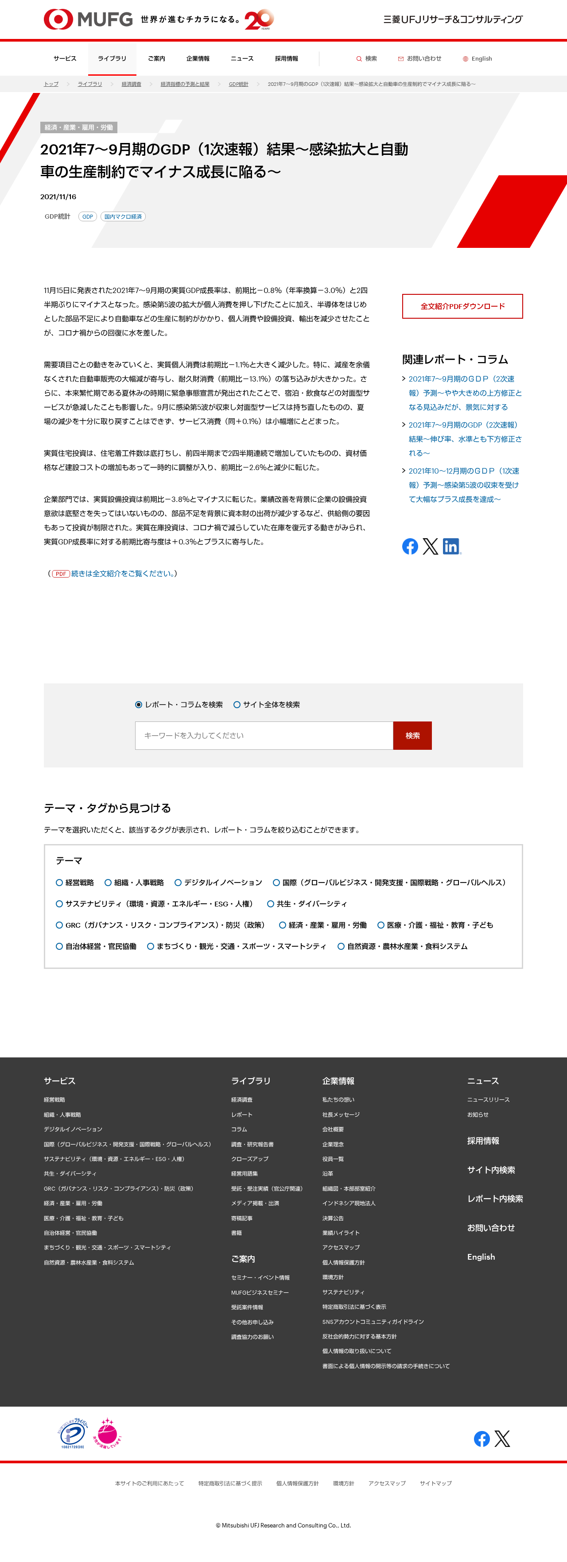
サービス (60, 1081)
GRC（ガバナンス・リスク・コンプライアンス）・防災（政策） (120, 1188)
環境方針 (333, 1277)
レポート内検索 (495, 1198)
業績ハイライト (341, 1233)
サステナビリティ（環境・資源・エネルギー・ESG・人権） (115, 1159)
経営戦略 (54, 1099)
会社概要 (333, 1129)
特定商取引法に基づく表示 (354, 1307)
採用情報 (286, 58)
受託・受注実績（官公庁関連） (268, 1188)
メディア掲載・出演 (255, 1203)
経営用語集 (244, 1173)
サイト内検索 (491, 1170)
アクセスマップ (341, 1247)
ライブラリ (90, 84)
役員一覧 (333, 1159)
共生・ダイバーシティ (70, 1173)
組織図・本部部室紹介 (349, 1188)
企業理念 (333, 1144)
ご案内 (243, 1259)
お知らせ (478, 1114)
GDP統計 (239, 84)
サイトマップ (436, 1483)
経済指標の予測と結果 (185, 84)
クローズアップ (249, 1159)
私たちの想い (338, 1099)
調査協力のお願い (252, 1337)
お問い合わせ (491, 1228)
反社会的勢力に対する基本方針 (359, 1336)
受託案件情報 (247, 1307)
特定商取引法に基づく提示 (230, 1483)
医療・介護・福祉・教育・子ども (84, 1218)
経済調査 (131, 84)
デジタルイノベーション (73, 1129)
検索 (413, 735)
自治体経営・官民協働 (70, 1233)
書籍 (236, 1233)
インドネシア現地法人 (349, 1203)
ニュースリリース (488, 1099)
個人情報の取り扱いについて (357, 1351)
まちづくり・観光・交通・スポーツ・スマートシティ (107, 1247)
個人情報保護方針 (343, 1262)
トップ (51, 84)
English (481, 1256)
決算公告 (333, 1218)
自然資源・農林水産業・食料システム (89, 1262)
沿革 (327, 1173)
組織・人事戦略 (62, 1114)
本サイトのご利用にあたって (149, 1483)
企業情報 (338, 1081)
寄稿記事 (241, 1218)
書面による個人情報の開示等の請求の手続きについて (386, 1366)
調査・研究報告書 (252, 1144)
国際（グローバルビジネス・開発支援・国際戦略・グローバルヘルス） (129, 1144)
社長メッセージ (341, 1114)
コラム (239, 1129)
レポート (241, 1114)
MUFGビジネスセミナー (260, 1292)
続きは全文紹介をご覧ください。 (122, 573)
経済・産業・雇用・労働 (79, 127)
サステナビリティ (343, 1292)
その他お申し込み (252, 1322)
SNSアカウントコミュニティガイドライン (373, 1322)
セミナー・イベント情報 (260, 1277)
